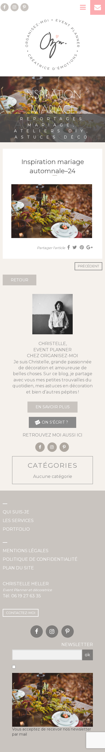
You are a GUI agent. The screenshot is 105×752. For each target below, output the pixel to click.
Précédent (88, 266)
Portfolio (16, 529)
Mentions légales (25, 550)
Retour (19, 280)
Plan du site (18, 567)
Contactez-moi (20, 613)
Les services (18, 520)
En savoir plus (53, 407)
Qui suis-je (16, 512)
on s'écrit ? (54, 422)
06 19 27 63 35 (26, 595)
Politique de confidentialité (40, 559)
